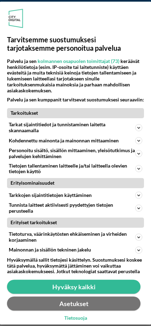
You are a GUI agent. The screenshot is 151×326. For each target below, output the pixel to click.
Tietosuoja (75, 318)
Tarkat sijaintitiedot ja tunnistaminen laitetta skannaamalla (57, 127)
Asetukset (73, 303)
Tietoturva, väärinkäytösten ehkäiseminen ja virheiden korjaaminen (68, 237)
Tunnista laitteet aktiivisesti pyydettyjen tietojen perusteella (61, 208)
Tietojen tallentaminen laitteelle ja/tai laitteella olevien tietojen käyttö (68, 168)
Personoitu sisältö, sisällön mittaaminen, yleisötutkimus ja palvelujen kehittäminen (72, 153)
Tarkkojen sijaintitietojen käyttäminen (50, 195)
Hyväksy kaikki (74, 286)
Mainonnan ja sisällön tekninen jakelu (50, 250)
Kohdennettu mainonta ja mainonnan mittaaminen (64, 140)
